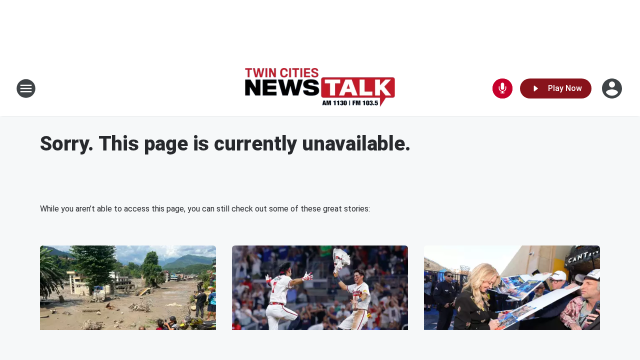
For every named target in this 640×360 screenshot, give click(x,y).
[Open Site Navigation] (26, 88)
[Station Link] (320, 89)
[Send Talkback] (502, 88)
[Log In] (613, 88)
